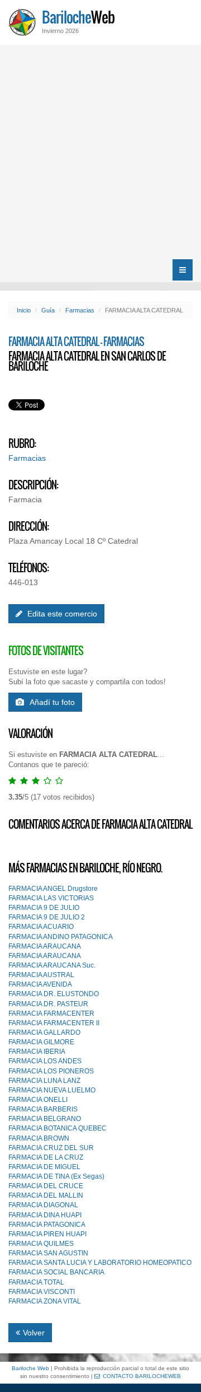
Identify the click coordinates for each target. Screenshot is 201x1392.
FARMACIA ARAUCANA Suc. (51, 965)
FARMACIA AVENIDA (40, 984)
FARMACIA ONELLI (38, 1100)
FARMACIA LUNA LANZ (44, 1081)
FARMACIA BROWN (38, 1138)
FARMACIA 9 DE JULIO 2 (46, 917)
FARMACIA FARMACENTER (51, 1013)
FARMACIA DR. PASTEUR (48, 1004)
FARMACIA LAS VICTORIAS (51, 898)
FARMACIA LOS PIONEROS (51, 1071)
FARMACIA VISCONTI (41, 1292)
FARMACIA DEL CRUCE (45, 1186)
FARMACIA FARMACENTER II (53, 1023)
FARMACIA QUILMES (41, 1244)
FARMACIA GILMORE (41, 1042)
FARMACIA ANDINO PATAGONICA (60, 937)
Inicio (24, 310)
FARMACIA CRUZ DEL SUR (51, 1148)
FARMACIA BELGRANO (44, 1119)
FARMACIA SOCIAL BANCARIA (56, 1272)
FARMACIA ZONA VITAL (44, 1301)
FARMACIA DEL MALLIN (45, 1195)
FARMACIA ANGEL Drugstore (53, 889)
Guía (48, 310)
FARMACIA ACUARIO (41, 927)
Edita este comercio (61, 613)
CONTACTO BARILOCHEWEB (142, 1376)
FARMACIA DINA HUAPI (45, 1215)
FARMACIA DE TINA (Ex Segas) (56, 1176)
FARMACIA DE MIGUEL (44, 1167)
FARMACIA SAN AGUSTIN (48, 1253)
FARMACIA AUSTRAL (41, 975)
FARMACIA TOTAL (36, 1282)
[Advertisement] (100, 151)
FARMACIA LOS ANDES (45, 1061)
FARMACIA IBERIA (36, 1051)
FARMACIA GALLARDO (44, 1032)
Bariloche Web (30, 1368)
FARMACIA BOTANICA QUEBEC (57, 1128)
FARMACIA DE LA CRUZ (45, 1157)
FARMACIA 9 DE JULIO (43, 908)
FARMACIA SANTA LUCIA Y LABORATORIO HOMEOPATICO (100, 1263)
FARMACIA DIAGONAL (43, 1205)
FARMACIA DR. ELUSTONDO (53, 994)
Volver (34, 1332)
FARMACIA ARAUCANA (44, 946)
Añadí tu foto (52, 702)
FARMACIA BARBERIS (43, 1109)
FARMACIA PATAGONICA (46, 1224)
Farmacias (79, 310)
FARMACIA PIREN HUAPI (47, 1234)
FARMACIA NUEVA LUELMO (51, 1090)
